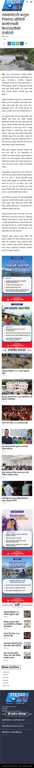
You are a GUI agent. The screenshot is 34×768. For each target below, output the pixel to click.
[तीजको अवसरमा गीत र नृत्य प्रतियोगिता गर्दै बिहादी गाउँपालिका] (17, 387)
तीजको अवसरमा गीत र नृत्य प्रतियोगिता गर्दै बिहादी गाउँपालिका (17, 398)
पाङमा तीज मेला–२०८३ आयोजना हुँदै (14, 422)
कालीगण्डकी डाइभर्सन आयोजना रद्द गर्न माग (12, 726)
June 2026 (5, 677)
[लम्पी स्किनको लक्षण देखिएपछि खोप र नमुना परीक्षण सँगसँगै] (17, 488)
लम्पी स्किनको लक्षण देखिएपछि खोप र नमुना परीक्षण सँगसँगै (15, 499)
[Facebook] (9, 43)
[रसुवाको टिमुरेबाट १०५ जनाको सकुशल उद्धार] (17, 361)
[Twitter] (13, 43)
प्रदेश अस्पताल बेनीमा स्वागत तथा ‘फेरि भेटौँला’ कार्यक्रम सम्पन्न (15, 473)
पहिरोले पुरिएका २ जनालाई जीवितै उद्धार (12, 732)
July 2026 (5, 675)
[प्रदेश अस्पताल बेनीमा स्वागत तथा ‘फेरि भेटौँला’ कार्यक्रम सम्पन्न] (17, 462)
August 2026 (6, 672)
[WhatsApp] (17, 43)
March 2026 (6, 686)
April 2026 (5, 683)
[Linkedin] (22, 43)
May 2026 (5, 680)
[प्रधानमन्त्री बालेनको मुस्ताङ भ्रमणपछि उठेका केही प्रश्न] (17, 436)
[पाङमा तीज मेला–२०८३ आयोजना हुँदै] (17, 413)
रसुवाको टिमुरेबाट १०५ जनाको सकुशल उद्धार (15, 372)
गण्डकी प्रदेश (4, 393)
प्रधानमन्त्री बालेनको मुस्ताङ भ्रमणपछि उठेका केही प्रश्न (15, 447)
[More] (26, 43)
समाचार (3, 367)
